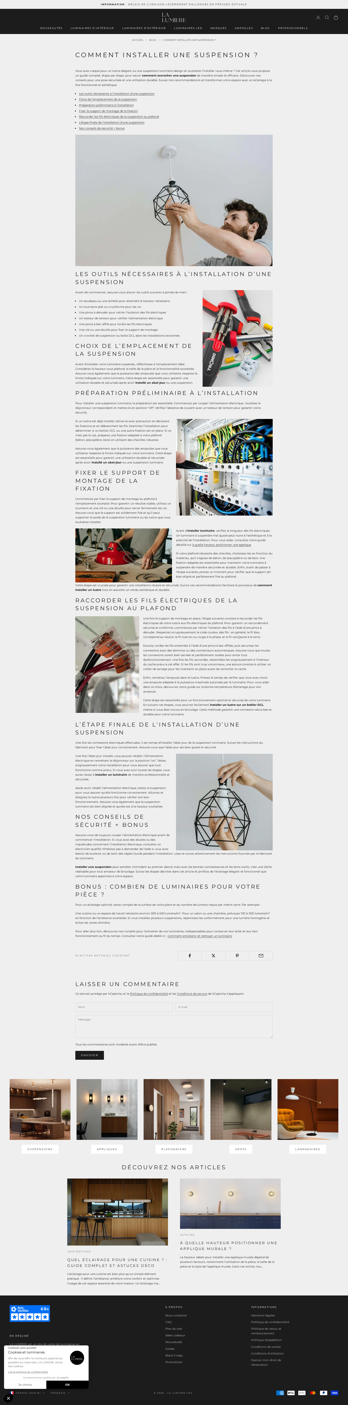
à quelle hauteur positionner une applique (221, 545)
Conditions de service (192, 994)
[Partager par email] (261, 955)
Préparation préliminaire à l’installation (106, 105)
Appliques (107, 1149)
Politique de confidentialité (149, 994)
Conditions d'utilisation (267, 1353)
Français (58, 1393)
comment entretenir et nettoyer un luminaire (200, 936)
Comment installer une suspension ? (189, 39)
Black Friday (174, 1355)
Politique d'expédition (266, 1340)
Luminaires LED (188, 28)
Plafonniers (174, 1149)
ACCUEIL (137, 39)
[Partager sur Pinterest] (237, 955)
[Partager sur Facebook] (190, 955)
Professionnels (293, 28)
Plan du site (173, 1329)
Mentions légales (263, 1315)
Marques (218, 28)
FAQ (168, 1322)
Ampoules (244, 28)
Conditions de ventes (266, 1347)
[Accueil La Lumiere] (174, 17)
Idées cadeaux (175, 1335)
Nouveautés (51, 28)
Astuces (187, 1234)
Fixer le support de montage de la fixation (108, 111)
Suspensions (40, 1149)
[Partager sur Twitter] (213, 955)
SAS (189, 1393)
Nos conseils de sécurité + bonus (102, 128)
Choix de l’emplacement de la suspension (108, 99)
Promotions (173, 1362)
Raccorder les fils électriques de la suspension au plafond (119, 116)
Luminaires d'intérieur (92, 28)
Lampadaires (307, 1149)
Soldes (170, 1349)
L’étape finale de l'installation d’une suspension (111, 122)
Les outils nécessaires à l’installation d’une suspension (116, 93)
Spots (240, 1149)
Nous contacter (176, 1315)
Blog (265, 28)
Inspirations (79, 1251)
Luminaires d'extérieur (144, 28)
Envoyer (89, 1055)
